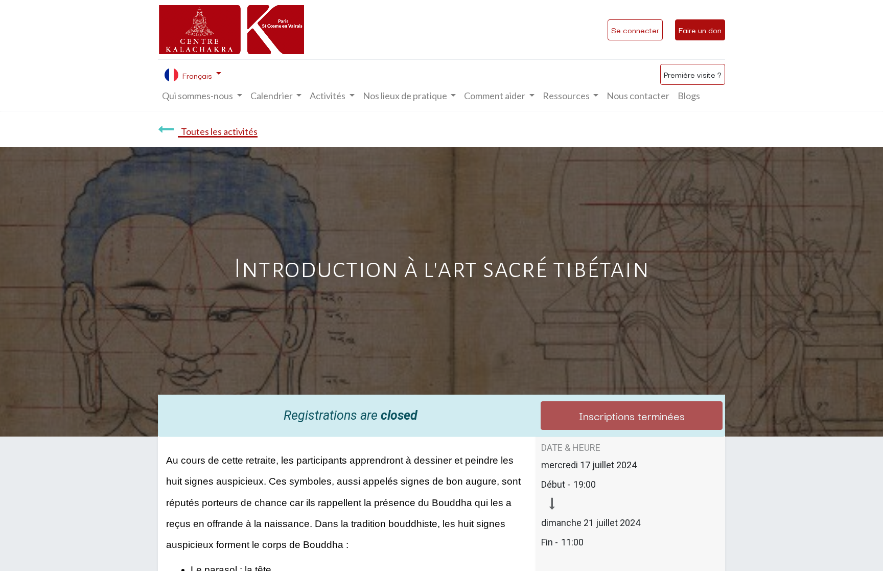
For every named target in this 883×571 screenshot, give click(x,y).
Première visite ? (693, 74)
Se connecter (635, 30)
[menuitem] (637, 96)
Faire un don (700, 30)
